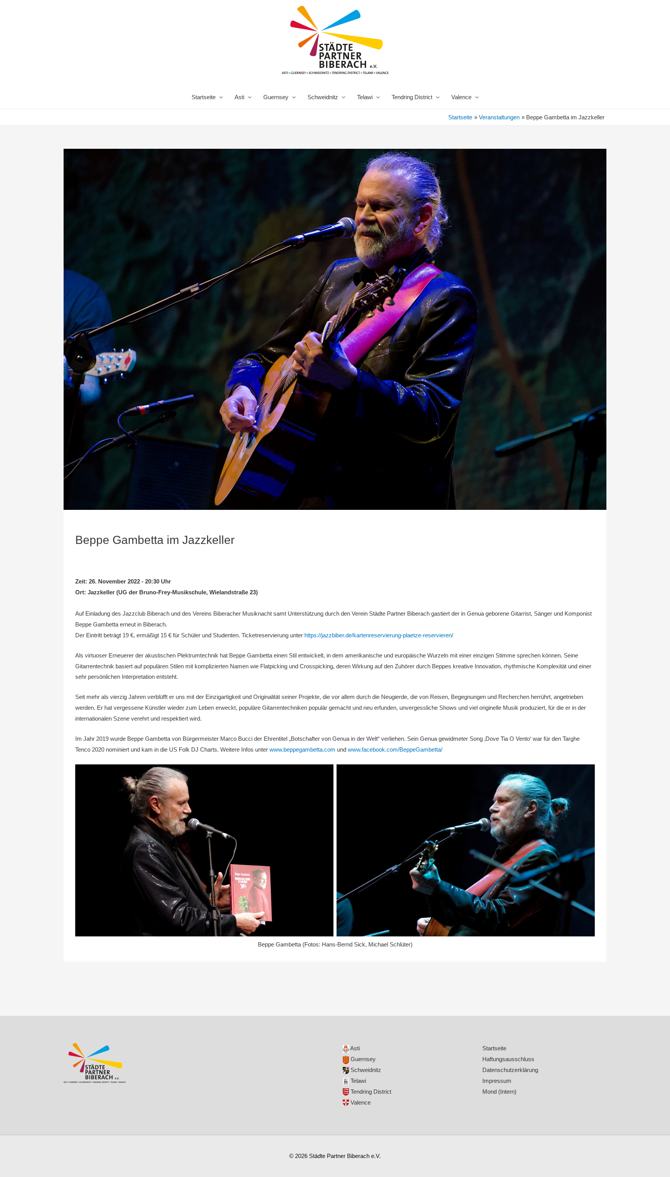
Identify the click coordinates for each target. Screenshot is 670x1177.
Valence (461, 97)
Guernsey (275, 97)
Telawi (365, 97)
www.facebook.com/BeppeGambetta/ (395, 749)
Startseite (204, 97)
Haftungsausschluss (508, 1059)
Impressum (496, 1080)
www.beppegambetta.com (302, 749)
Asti (239, 97)
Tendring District (412, 97)
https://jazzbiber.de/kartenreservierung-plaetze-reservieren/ (378, 635)
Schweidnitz (322, 97)
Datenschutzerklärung (510, 1070)
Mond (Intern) (499, 1091)
